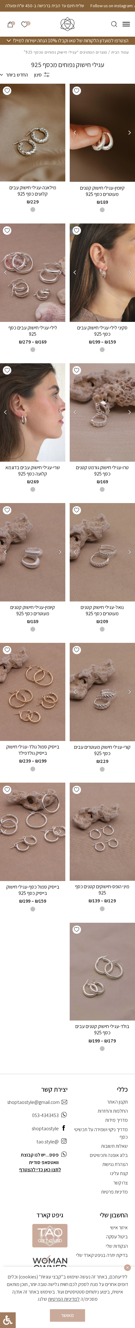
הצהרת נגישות (115, 1164)
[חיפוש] (114, 24)
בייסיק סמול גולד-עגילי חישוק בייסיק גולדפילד (32, 749)
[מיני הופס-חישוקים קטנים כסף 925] (102, 832)
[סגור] (127, 1267)
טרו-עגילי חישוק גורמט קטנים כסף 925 (102, 470)
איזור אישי (119, 1227)
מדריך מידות (116, 1120)
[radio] (102, 210)
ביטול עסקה (117, 1236)
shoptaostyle (45, 1128)
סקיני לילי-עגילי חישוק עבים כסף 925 (102, 330)
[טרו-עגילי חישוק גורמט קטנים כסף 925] (102, 412)
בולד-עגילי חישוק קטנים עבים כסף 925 (102, 1029)
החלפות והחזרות (113, 1111)
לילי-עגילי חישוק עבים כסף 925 (32, 330)
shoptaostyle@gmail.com (33, 1102)
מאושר (67, 1315)
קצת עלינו (119, 1173)
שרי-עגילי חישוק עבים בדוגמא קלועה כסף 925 (32, 470)
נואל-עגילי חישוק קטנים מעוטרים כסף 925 (102, 610)
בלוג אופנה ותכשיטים (109, 1155)
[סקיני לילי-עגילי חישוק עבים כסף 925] (102, 272)
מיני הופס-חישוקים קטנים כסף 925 (102, 889)
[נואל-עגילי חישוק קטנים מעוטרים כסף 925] (102, 552)
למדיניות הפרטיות (64, 1299)
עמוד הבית (120, 52)
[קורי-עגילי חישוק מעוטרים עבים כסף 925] (102, 692)
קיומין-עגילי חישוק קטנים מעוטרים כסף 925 (102, 191)
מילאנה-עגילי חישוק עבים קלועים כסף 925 (32, 190)
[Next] (75, 133)
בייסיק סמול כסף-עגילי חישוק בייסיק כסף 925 (32, 890)
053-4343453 (45, 1115)
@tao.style (47, 1141)
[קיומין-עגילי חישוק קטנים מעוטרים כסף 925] (102, 133)
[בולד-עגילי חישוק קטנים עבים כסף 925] (102, 972)
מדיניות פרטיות (114, 1192)
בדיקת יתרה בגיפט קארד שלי (102, 1255)
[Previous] (130, 133)
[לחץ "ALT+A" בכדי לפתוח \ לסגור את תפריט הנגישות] (8, 1320)
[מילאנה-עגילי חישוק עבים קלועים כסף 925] (32, 133)
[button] (77, 91)
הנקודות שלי (117, 1246)
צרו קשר (120, 1182)
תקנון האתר (117, 1102)
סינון (38, 74)
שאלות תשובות (114, 1146)
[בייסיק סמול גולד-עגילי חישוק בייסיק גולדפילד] (32, 692)
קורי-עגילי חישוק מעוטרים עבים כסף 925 (102, 750)
